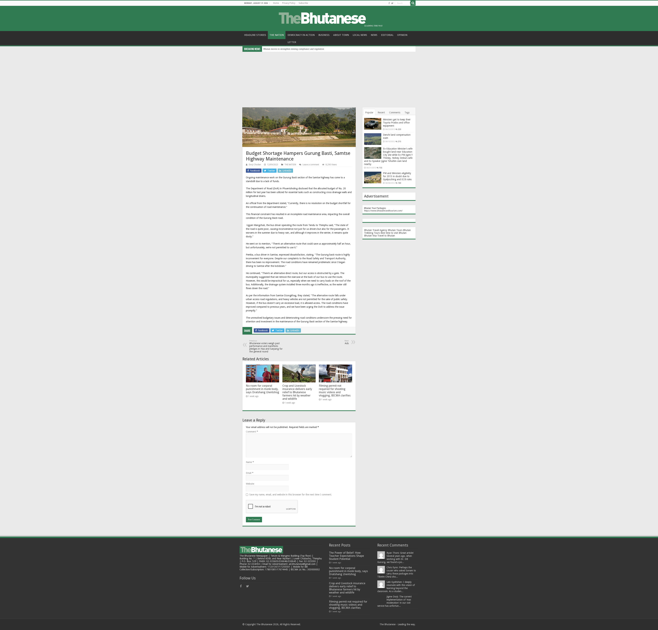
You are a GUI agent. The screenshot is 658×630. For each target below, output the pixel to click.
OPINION (402, 35)
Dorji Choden (255, 164)
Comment (252, 431)
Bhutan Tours (395, 230)
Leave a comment (311, 164)
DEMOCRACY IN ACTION (301, 35)
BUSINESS (324, 35)
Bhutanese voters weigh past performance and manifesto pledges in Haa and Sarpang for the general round (266, 346)
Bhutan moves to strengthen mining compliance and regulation (293, 49)
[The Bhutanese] (329, 18)
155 (380, 168)
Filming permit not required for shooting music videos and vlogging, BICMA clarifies (335, 390)
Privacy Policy (288, 3)
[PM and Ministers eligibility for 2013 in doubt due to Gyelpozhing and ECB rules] (372, 177)
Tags (407, 112)
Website (250, 483)
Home (276, 3)
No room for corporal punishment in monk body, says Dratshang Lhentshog (262, 389)
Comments (394, 112)
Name (250, 462)
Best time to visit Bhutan (393, 232)
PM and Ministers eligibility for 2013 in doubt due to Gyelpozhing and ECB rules (397, 176)
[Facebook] (389, 3)
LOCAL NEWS (360, 35)
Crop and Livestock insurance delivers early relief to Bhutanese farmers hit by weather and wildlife (297, 392)
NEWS (374, 35)
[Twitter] (392, 3)
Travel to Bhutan (386, 235)
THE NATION (277, 35)
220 (399, 129)
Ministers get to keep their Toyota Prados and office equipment (397, 122)
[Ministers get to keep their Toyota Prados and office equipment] (372, 124)
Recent (381, 112)
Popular (369, 112)
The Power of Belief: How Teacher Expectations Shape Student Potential (346, 556)
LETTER (292, 42)
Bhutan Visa (370, 235)
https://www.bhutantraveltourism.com (383, 210)
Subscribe (303, 3)
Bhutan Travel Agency (375, 230)
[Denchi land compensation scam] (372, 139)
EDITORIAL (387, 35)
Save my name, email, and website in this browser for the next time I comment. (290, 494)
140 (399, 183)
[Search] (413, 3)
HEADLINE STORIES (255, 35)
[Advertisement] (329, 78)
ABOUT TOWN (341, 35)
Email (249, 473)
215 (399, 141)
